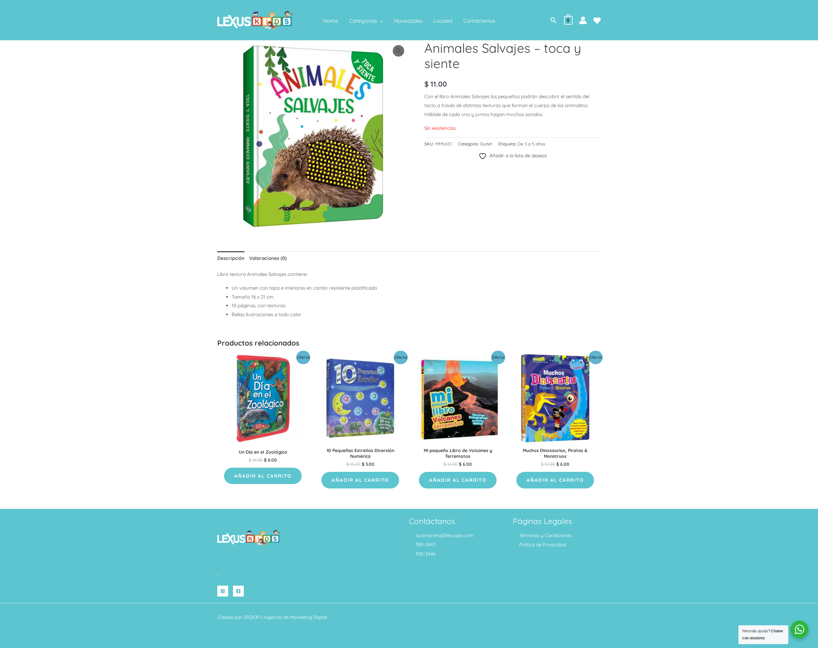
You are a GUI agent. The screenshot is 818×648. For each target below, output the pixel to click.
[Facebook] (238, 591)
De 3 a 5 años (531, 143)
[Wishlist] (597, 20)
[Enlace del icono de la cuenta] (583, 20)
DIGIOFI (252, 617)
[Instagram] (222, 591)
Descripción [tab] (230, 258)
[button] (380, 21)
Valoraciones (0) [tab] (268, 258)
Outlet (486, 143)
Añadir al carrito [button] (262, 476)
